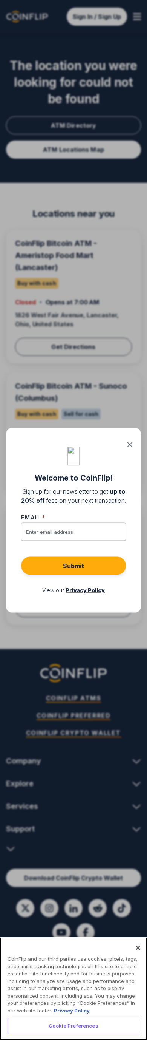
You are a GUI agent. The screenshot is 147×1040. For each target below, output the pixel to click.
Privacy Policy (72, 1011)
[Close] (138, 948)
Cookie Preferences (73, 1026)
